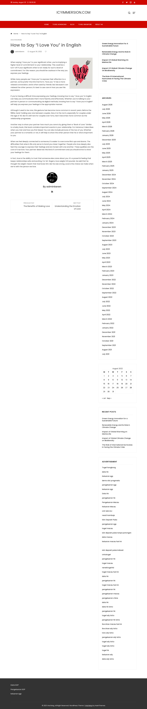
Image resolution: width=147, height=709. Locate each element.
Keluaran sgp (107, 476)
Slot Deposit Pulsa (109, 519)
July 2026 (106, 109)
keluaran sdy (107, 654)
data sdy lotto (108, 659)
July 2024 (106, 196)
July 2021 (105, 354)
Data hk (105, 493)
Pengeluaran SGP (18, 689)
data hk (105, 472)
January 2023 (107, 275)
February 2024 (108, 218)
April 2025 (106, 157)
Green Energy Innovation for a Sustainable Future (115, 44)
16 (108, 384)
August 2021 (107, 349)
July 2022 (106, 301)
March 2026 (107, 126)
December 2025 (109, 140)
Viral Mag (88, 705)
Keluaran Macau (109, 506)
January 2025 (107, 170)
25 (118, 387)
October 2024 (108, 183)
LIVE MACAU (107, 511)
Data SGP (15, 685)
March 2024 (107, 214)
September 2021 (109, 345)
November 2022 (108, 284)
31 (113, 391)
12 (122, 380)
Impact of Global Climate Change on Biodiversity (117, 69)
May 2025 (106, 153)
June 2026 (106, 113)
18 (117, 384)
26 (122, 387)
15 (104, 384)
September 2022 (109, 293)
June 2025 (106, 148)
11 (117, 380)
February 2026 (108, 131)
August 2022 (107, 297)
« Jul (104, 398)
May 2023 (106, 258)
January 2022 (107, 328)
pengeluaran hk (108, 498)
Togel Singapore (85, 24)
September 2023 (109, 240)
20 (126, 384)
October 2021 (107, 341)
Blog (72, 24)
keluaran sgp (107, 489)
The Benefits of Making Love (37, 204)
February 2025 (108, 166)
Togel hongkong (60, 24)
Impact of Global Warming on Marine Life (115, 61)
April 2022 (106, 314)
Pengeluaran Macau (110, 502)
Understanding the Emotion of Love (68, 206)
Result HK (99, 24)
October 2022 (108, 288)
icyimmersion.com (74, 12)
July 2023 (106, 249)
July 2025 (106, 144)
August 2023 (107, 244)
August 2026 (107, 104)
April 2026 (106, 122)
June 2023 (106, 253)
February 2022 (108, 323)
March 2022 (107, 319)
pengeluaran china (110, 598)
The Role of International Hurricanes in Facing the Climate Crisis (116, 78)
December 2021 (108, 332)
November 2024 (109, 179)
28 (131, 387)
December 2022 (109, 279)
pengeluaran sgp (109, 485)
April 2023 (106, 262)
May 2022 (106, 310)
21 (131, 384)
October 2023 (108, 236)
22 (104, 387)
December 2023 (109, 227)
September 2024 (109, 188)
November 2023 (108, 231)
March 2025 (107, 161)
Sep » (109, 398)
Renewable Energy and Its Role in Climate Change (116, 53)
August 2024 (107, 192)
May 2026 (106, 118)
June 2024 (106, 201)
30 (109, 391)
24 (113, 387)
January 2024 (108, 223)
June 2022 (106, 306)
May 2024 (106, 205)
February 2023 (108, 271)
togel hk (105, 650)
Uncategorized (16, 40)
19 (122, 384)
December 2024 (109, 174)
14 (131, 380)
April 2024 (106, 209)
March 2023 (107, 266)
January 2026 (107, 135)
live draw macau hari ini (112, 624)
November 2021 (108, 336)
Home (46, 24)
